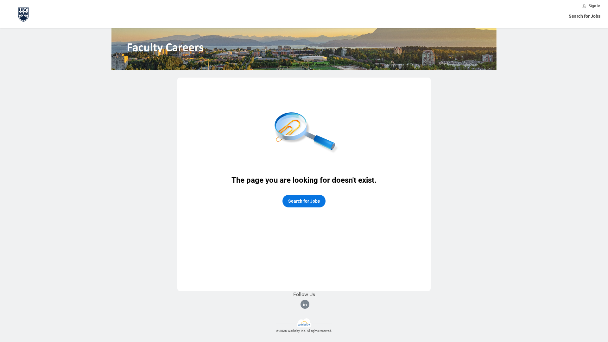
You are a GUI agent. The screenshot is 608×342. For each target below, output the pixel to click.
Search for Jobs (584, 16)
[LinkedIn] (305, 304)
